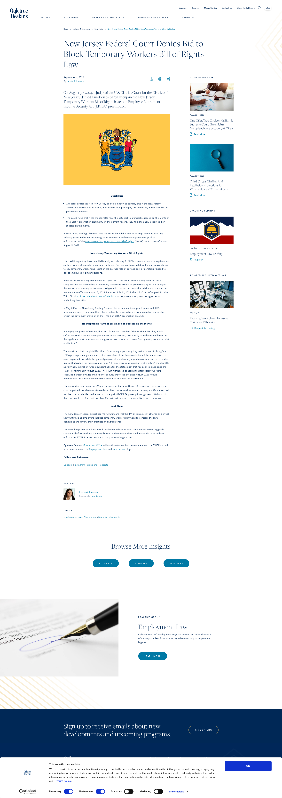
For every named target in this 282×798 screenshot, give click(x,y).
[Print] (159, 79)
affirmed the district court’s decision (96, 296)
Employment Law (98, 449)
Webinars (92, 464)
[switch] (100, 791)
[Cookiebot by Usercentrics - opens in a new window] (27, 791)
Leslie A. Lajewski (76, 81)
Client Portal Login (246, 7)
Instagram (80, 464)
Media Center (210, 7)
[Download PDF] (151, 79)
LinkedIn (67, 464)
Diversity (183, 7)
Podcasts (103, 464)
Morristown (97, 496)
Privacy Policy (62, 781)
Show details (176, 791)
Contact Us (227, 7)
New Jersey (119, 449)
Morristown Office (93, 445)
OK (248, 766)
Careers (196, 7)
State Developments (109, 517)
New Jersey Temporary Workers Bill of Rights (109, 241)
